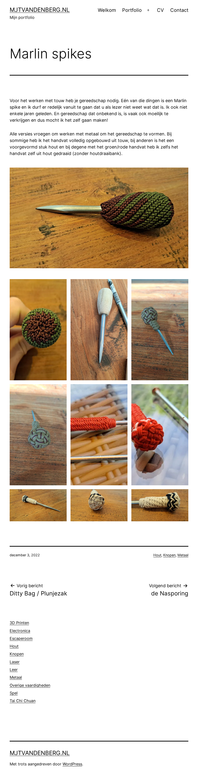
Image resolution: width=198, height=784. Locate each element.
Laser (15, 661)
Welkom (107, 10)
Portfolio (132, 10)
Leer (14, 669)
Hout (157, 555)
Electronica (20, 630)
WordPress (72, 764)
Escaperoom (21, 638)
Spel (14, 693)
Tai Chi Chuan (22, 700)
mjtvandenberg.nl (40, 9)
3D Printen (19, 622)
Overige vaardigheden (30, 685)
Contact (179, 10)
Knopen (169, 555)
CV (160, 10)
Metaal (182, 555)
